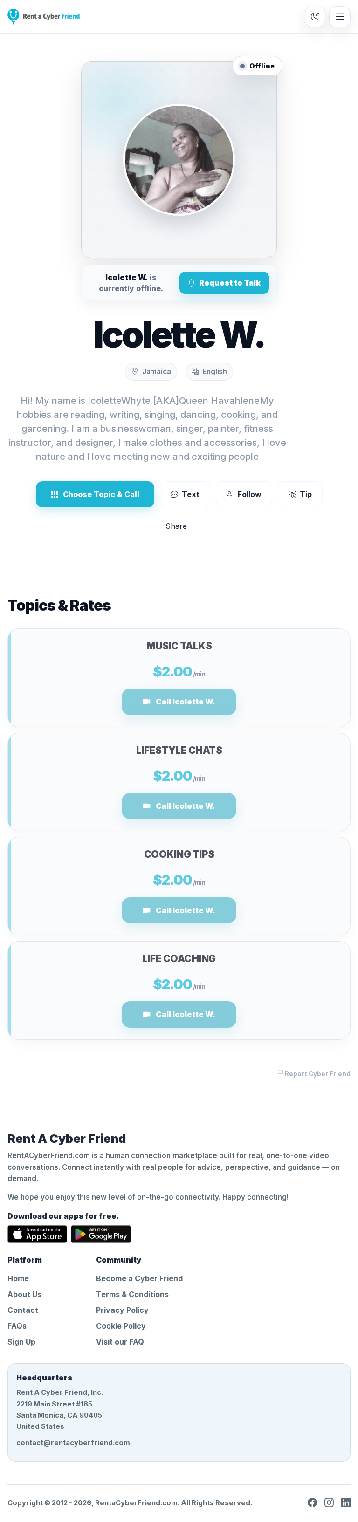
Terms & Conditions (132, 1294)
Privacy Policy (122, 1310)
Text (191, 494)
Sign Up (21, 1341)
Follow (250, 494)
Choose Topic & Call (101, 494)
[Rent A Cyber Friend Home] (43, 17)
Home (18, 1278)
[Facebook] (312, 1503)
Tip (306, 494)
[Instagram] (329, 1503)
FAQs (17, 1326)
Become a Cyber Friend (139, 1278)
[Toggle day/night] (315, 17)
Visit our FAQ (120, 1341)
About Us (24, 1294)
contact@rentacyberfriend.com (73, 1443)
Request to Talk (230, 282)
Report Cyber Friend (317, 1074)
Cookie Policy (121, 1326)
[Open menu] (340, 16)
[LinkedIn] (346, 1503)
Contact (22, 1310)
